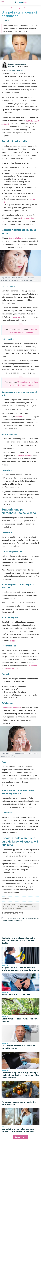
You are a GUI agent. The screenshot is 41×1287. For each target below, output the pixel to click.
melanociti (17, 317)
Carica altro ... (20, 1137)
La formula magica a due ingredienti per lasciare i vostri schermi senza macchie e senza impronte (20, 1075)
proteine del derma (22, 417)
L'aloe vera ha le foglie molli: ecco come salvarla (20, 1020)
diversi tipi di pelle (16, 238)
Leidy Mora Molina (22, 66)
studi (8, 820)
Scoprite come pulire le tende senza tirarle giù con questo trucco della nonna (20, 968)
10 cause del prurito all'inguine (16, 994)
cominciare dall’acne (24, 456)
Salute (4, 936)
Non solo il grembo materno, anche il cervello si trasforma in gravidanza (18, 1130)
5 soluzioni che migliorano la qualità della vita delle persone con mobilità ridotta (18, 940)
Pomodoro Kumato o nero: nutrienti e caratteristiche (19, 1103)
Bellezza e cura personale (18, 8)
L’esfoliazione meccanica (11, 708)
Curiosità (5, 965)
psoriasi (13, 640)
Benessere (5, 8)
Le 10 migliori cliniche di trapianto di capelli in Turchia (18, 1047)
